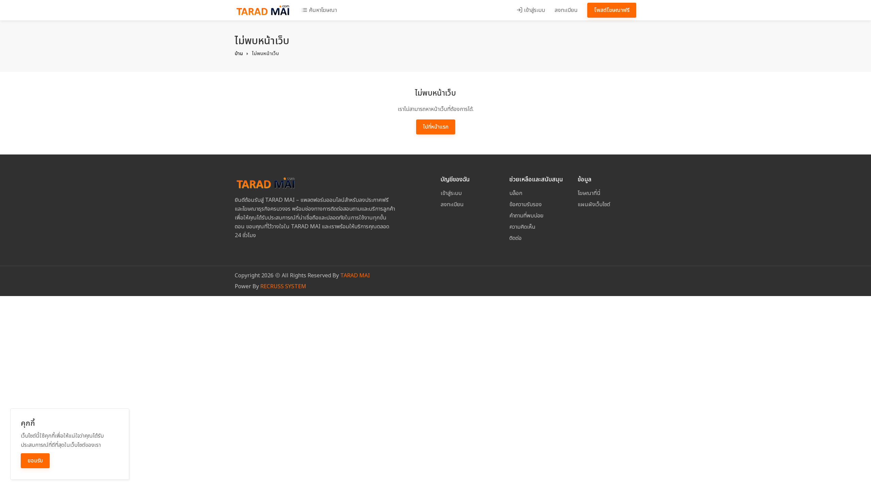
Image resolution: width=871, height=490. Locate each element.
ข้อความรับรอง (525, 204)
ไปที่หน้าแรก (435, 127)
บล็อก (515, 193)
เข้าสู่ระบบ (534, 10)
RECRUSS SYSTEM (283, 286)
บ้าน (239, 53)
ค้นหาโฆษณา (322, 10)
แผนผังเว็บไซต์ (594, 204)
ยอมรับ (35, 461)
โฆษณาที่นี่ (589, 193)
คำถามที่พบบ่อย (526, 216)
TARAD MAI (355, 276)
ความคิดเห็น (522, 227)
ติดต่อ (515, 238)
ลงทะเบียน (566, 10)
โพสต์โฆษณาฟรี (611, 10)
